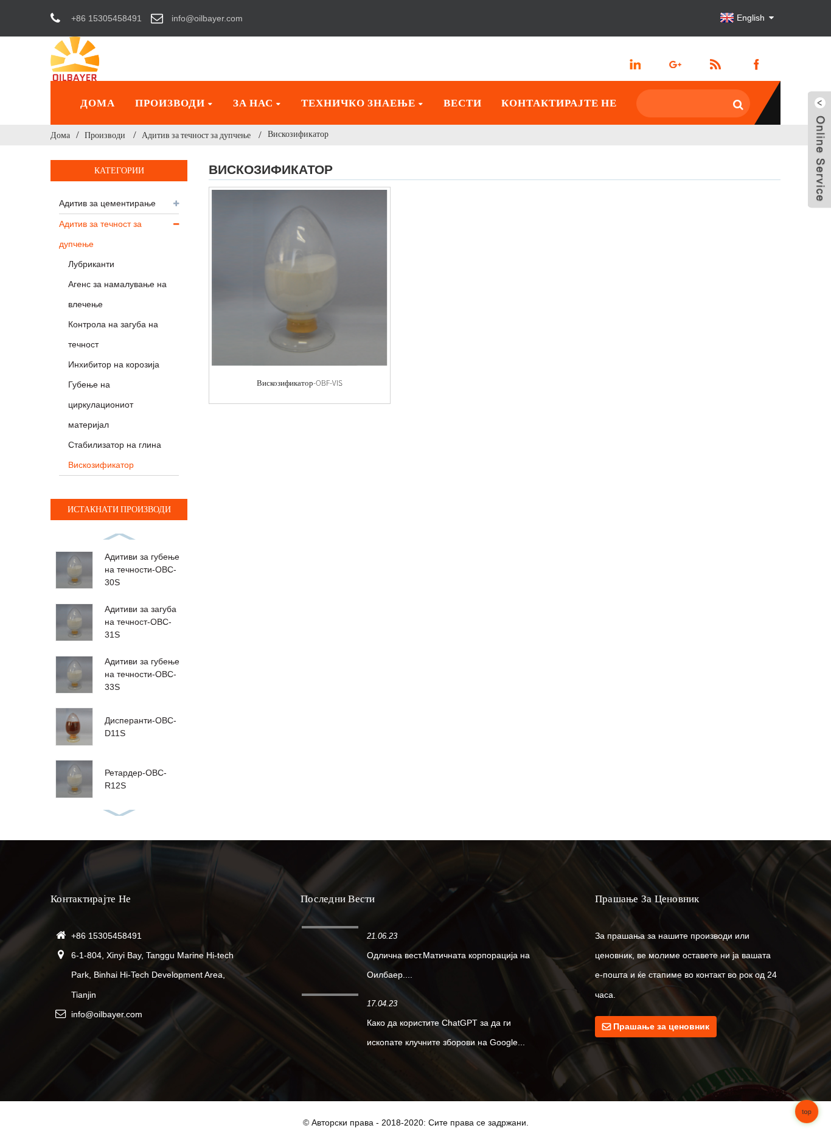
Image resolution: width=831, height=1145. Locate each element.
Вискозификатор (298, 133)
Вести (462, 103)
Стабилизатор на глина (114, 445)
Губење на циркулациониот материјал (100, 405)
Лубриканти (91, 264)
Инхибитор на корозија (113, 364)
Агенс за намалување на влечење (117, 294)
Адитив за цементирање (107, 203)
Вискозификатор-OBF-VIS (299, 383)
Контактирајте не (559, 103)
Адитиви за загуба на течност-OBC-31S (140, 621)
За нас (253, 103)
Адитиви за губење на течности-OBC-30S (142, 569)
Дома (97, 103)
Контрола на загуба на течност (113, 334)
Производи (170, 103)
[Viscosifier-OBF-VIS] (300, 278)
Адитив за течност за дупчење (196, 135)
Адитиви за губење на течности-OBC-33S (142, 674)
